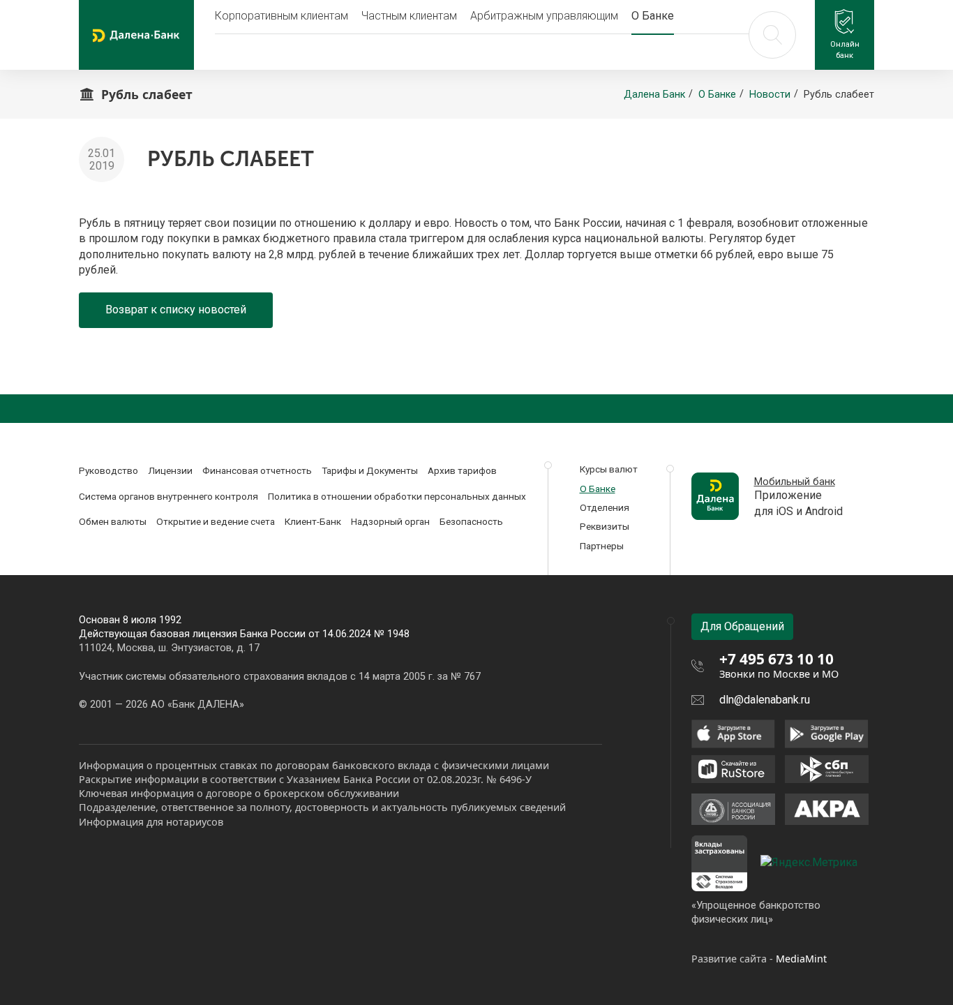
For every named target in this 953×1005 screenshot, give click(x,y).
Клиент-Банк (313, 521)
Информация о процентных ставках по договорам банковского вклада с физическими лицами (314, 765)
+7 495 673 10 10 (776, 659)
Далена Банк (654, 94)
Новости (769, 94)
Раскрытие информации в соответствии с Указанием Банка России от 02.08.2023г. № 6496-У (305, 779)
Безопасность (471, 521)
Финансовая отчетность (257, 470)
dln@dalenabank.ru (764, 699)
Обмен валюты (113, 521)
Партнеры (602, 545)
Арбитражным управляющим (544, 15)
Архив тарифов (462, 470)
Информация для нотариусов (151, 821)
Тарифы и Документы (370, 470)
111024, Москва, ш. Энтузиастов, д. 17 (169, 648)
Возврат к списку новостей (175, 309)
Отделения (604, 507)
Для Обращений (742, 626)
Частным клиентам (409, 15)
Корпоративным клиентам (281, 15)
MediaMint (801, 958)
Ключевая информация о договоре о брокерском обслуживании (239, 793)
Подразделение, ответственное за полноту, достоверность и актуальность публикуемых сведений (322, 807)
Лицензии (170, 470)
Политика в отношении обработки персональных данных (397, 496)
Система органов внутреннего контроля (168, 496)
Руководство (108, 470)
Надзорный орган (390, 521)
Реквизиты (604, 526)
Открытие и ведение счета (215, 521)
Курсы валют (609, 469)
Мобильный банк (794, 482)
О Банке (652, 15)
